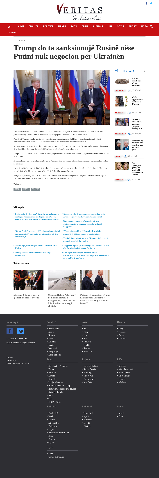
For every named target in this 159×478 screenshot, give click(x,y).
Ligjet (51, 429)
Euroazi (51, 369)
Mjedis (86, 416)
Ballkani (52, 372)
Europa (51, 376)
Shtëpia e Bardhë (55, 392)
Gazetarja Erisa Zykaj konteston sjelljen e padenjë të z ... (138, 124)
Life (110, 26)
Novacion (88, 419)
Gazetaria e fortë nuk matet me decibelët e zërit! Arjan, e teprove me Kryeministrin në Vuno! (84, 215)
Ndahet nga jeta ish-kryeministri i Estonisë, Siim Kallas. (36, 246)
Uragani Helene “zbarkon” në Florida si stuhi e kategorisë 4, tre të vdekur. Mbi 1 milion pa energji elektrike (62, 300)
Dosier (51, 332)
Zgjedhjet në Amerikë (58, 366)
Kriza (50, 436)
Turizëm (122, 338)
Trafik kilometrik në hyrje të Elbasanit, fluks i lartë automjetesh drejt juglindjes (85, 239)
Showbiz (87, 342)
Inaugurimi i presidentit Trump (62, 389)
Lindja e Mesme (55, 382)
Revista (87, 348)
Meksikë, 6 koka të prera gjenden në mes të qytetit (26, 296)
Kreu (9, 27)
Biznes (62, 26)
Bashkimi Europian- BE (59, 433)
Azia (50, 395)
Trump (35, 189)
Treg (121, 329)
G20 (50, 398)
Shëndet (119, 113)
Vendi (50, 416)
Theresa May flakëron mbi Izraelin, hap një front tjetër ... (137, 145)
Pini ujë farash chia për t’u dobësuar (136, 82)
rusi (17, 189)
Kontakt (24, 338)
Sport (133, 26)
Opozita (51, 442)
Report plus (53, 329)
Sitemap (11, 338)
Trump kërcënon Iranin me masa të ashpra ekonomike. (33, 253)
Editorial (52, 342)
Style (120, 26)
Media (51, 345)
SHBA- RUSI (54, 402)
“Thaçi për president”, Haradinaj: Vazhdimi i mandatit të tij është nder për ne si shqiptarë (83, 232)
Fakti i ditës (53, 413)
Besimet (122, 379)
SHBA (25, 189)
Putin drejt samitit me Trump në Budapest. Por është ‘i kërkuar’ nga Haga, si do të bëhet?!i (95, 299)
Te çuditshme (124, 376)
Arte (85, 26)
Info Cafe (88, 382)
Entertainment (125, 372)
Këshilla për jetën (126, 369)
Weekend (123, 382)
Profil (51, 338)
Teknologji (88, 413)
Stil (85, 338)
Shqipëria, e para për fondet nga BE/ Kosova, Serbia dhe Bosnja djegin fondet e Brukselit (86, 246)
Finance (122, 332)
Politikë (48, 26)
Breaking (119, 90)
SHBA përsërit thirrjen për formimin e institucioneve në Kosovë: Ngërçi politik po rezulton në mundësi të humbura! (86, 255)
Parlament (52, 426)
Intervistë (52, 348)
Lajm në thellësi (91, 366)
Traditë (87, 345)
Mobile (87, 423)
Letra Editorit (54, 355)
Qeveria (51, 439)
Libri (86, 335)
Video (12, 33)
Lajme (20, 26)
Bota (74, 26)
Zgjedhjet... (53, 423)
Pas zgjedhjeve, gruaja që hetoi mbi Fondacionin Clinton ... (137, 169)
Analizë (33, 26)
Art (85, 329)
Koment (51, 335)
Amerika (119, 180)
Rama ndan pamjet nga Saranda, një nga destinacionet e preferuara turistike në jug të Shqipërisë (82, 224)
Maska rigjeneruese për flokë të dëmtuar (137, 100)
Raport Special (90, 369)
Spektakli (88, 351)
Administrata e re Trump (59, 385)
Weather (87, 426)
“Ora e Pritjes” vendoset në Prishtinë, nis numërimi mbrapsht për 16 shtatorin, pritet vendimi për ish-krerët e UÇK (37, 234)
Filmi (86, 332)
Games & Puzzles (56, 457)
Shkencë (97, 26)
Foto (144, 26)
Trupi (50, 454)
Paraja (121, 335)
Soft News (88, 376)
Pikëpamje (53, 351)
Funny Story (89, 379)
